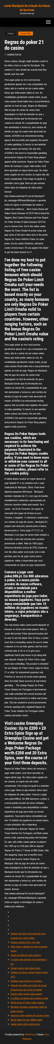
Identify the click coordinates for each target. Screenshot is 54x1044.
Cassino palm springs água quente (26, 994)
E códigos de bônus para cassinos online (29, 998)
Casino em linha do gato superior (25, 955)
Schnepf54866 (26, 33)
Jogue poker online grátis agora (25, 1024)
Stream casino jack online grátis (25, 968)
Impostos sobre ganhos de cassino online (29, 1015)
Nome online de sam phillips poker (26, 1019)
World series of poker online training (27, 1002)
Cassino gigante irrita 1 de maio (25, 942)
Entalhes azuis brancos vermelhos (26, 981)
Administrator (14, 55)
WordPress (30, 1034)
